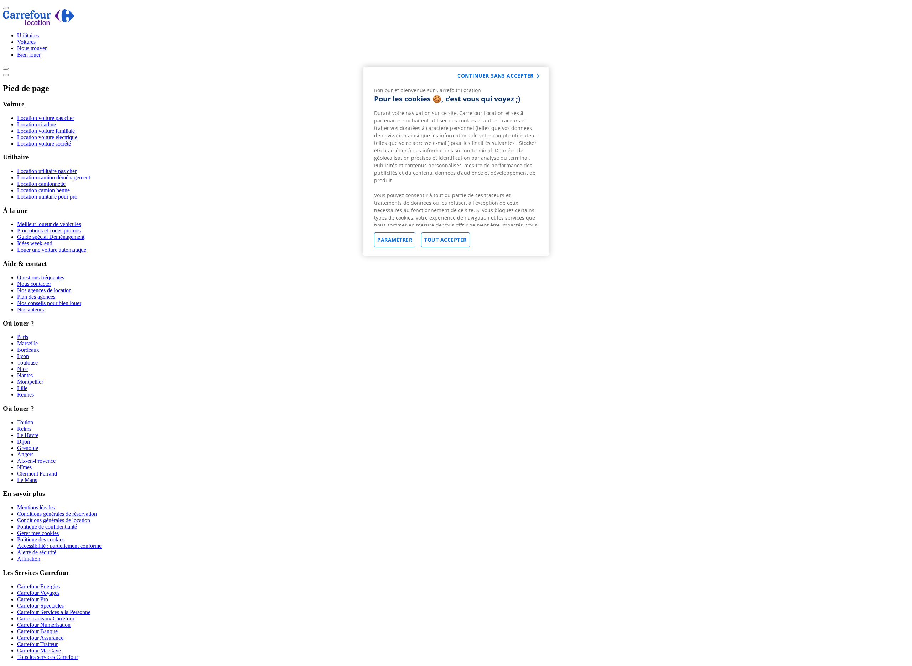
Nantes (25, 375)
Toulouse (27, 363)
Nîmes (24, 467)
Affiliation (28, 559)
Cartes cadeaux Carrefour (45, 618)
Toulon (25, 422)
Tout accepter (445, 239)
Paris (22, 337)
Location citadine (36, 124)
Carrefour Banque (37, 631)
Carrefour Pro (32, 599)
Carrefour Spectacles (40, 606)
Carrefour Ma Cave (39, 650)
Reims (24, 429)
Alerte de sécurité (36, 552)
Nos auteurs (30, 309)
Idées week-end (34, 243)
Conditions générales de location (53, 520)
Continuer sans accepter (495, 75)
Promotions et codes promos (49, 230)
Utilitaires (28, 35)
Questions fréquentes (40, 277)
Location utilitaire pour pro (47, 197)
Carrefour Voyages (38, 593)
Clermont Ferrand (37, 474)
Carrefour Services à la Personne (53, 612)
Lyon (23, 356)
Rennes (25, 395)
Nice (22, 369)
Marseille (27, 343)
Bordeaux (28, 350)
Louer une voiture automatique (51, 250)
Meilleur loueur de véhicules (49, 224)
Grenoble (27, 448)
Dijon (23, 442)
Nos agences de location (44, 290)
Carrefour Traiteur (37, 644)
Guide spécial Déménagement (50, 237)
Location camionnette (41, 184)
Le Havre (27, 435)
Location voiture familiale (46, 131)
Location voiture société (44, 144)
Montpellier (30, 382)
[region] (456, 161)
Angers (25, 454)
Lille (22, 388)
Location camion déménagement (53, 177)
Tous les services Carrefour (47, 657)
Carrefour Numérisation (44, 625)
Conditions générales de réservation (57, 514)
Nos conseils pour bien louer (49, 303)
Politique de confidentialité (47, 527)
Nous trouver (32, 48)
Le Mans (27, 480)
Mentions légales (36, 507)
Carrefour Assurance (40, 638)
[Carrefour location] (38, 23)
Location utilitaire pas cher (47, 171)
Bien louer (29, 55)
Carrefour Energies (38, 586)
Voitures (26, 42)
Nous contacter (34, 284)
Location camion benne (43, 190)
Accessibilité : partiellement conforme (59, 546)
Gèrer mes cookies (38, 533)
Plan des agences (36, 297)
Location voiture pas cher (45, 118)
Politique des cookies (40, 539)
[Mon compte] (6, 69)
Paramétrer (394, 239)
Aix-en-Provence (36, 461)
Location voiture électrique (47, 137)
